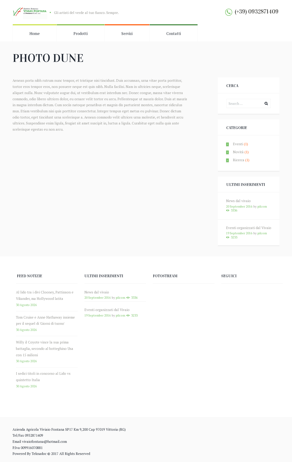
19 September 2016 (239, 233)
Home (34, 33)
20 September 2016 (239, 206)
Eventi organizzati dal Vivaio (248, 227)
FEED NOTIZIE (29, 276)
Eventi (238, 144)
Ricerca (238, 160)
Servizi (127, 33)
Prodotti (80, 33)
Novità (238, 152)
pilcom (262, 206)
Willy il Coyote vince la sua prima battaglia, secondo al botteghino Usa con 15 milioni (44, 348)
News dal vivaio (238, 200)
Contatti (173, 33)
